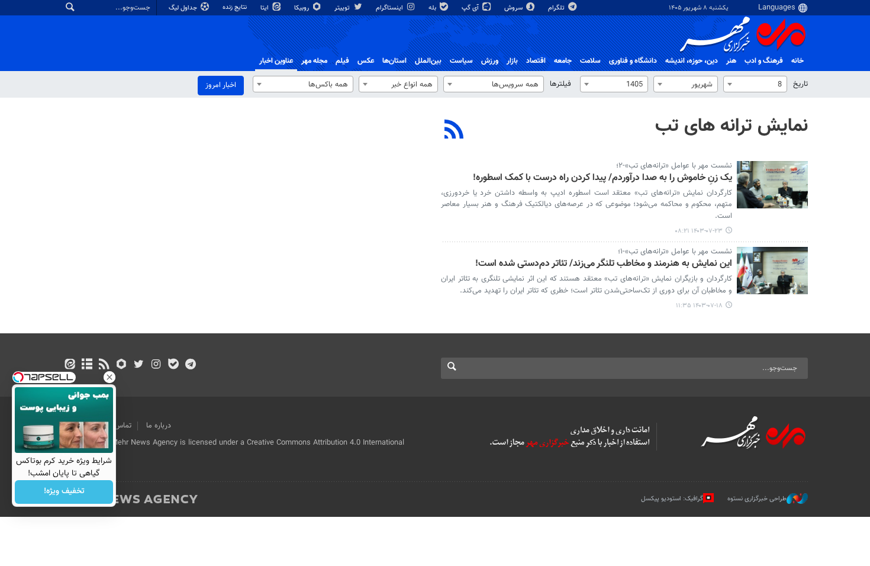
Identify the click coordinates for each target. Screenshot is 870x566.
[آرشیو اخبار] (86, 365)
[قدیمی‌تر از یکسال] (772, 184)
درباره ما (158, 426)
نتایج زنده (236, 7)
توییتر (343, 8)
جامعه (563, 61)
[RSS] (454, 131)
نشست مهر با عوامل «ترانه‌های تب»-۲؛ (674, 166)
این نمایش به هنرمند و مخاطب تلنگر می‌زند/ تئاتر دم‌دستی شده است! (603, 264)
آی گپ (471, 8)
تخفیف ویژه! (64, 492)
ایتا (265, 8)
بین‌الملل (428, 61)
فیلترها (560, 84)
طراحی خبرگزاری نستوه (757, 499)
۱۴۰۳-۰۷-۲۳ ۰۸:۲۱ (699, 231)
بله (433, 8)
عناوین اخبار (276, 61)
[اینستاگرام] (156, 365)
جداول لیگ (184, 8)
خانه (797, 61)
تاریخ (800, 84)
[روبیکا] (121, 365)
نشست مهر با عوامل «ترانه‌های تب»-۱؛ (675, 252)
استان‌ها (394, 61)
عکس (365, 61)
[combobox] (755, 84)
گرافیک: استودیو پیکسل (672, 499)
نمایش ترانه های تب (731, 126)
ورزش (489, 61)
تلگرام (557, 8)
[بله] (173, 365)
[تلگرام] (190, 365)
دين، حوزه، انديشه (691, 61)
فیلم (342, 61)
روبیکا (302, 8)
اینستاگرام (390, 8)
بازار (512, 61)
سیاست (461, 61)
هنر (731, 61)
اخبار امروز (220, 85)
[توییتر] (138, 365)
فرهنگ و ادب (764, 61)
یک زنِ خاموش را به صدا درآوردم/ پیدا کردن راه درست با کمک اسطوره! (602, 178)
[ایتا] (69, 365)
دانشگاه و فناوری (633, 61)
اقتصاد (536, 61)
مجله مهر (314, 61)
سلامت (590, 61)
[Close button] (109, 377)
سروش (514, 8)
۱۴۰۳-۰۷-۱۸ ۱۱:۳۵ (699, 306)
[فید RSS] (103, 365)
